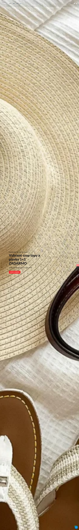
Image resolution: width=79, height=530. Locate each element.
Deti (20, 3)
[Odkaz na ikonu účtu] (76, 3)
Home (10, 3)
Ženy (14, 3)
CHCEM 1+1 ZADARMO (14, 272)
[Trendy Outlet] (4, 3)
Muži (17, 3)
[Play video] (23, 272)
